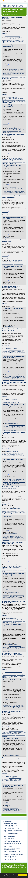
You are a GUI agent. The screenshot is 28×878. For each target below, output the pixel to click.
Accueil (3, 864)
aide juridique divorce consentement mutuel (13, 831)
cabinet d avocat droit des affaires (12, 510)
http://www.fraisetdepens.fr (11, 477)
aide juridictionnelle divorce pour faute (10, 705)
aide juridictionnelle (15, 402)
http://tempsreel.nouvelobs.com (11, 451)
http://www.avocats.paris (10, 187)
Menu (25, 1)
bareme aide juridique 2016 (10, 823)
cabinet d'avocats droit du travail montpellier (11, 732)
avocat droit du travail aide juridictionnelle (11, 454)
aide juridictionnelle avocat (15, 162)
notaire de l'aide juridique (14, 537)
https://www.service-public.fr (11, 348)
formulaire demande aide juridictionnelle (11, 191)
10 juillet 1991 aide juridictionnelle (17, 380)
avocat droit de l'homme (9, 675)
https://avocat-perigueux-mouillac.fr (12, 36)
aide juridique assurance (10, 836)
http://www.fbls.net (9, 326)
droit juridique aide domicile (11, 833)
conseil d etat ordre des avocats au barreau (13, 511)
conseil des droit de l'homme (15, 676)
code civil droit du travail (16, 809)
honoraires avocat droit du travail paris (13, 854)
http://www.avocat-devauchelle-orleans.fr (13, 672)
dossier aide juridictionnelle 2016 (15, 128)
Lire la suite (5, 33)
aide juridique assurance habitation (12, 841)
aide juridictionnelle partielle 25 (12, 131)
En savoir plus (21, 876)
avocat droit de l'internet (10, 859)
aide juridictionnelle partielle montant (17, 429)
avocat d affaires (8, 846)
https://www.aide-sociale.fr (10, 214)
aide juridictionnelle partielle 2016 (16, 72)
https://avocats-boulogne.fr (11, 127)
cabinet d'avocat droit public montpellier (16, 731)
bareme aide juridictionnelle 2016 (13, 511)
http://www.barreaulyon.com (11, 97)
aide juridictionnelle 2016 (18, 264)
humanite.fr (7, 237)
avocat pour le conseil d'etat (13, 780)
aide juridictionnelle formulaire (15, 262)
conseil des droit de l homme (10, 677)
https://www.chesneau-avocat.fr (12, 374)
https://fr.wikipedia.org (10, 283)
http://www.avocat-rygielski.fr (11, 423)
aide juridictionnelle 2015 (17, 621)
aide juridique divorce (9, 838)
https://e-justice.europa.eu (10, 258)
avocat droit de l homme (10, 856)
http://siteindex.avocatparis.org (12, 755)
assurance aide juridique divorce (12, 848)
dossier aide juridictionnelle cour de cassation (17, 673)
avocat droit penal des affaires (13, 513)
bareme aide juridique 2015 (10, 825)
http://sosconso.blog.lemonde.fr (12, 592)
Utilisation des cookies (13, 865)
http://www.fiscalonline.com (11, 618)
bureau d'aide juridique (15, 377)
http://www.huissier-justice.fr (11, 399)
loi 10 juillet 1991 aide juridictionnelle (17, 482)
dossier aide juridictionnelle (8, 129)
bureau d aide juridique (9, 835)
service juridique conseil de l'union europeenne (12, 852)
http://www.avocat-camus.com (11, 776)
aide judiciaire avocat (9, 840)
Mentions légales (10, 864)
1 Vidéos (10, 14)
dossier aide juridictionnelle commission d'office (11, 40)
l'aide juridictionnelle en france (16, 38)
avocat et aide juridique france (11, 828)
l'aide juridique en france (8, 100)
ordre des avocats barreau (10, 849)
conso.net (7, 805)
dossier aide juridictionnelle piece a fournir (17, 568)
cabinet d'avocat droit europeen (12, 734)
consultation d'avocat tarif (7, 781)
